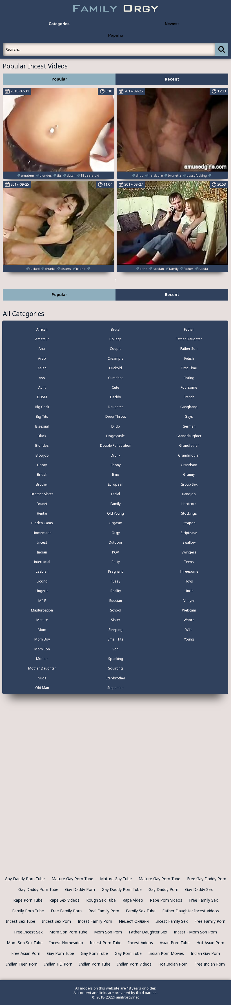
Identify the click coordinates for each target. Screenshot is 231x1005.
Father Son (188, 348)
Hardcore (189, 503)
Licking (42, 581)
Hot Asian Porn (210, 942)
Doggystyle (115, 435)
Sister (115, 619)
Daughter (115, 406)
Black (42, 435)
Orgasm (115, 523)
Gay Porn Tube (60, 953)
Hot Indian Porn (173, 964)
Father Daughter (189, 339)
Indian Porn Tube (94, 964)
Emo (115, 474)
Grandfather (189, 445)
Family (115, 503)
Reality (115, 590)
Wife (188, 629)
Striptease (189, 532)
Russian (115, 600)
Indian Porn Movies (166, 953)
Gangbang (188, 406)
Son (115, 649)
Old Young (115, 513)
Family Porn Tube (28, 910)
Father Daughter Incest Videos (190, 910)
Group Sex (189, 484)
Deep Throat (115, 416)
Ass (42, 377)
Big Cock (42, 406)
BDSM (42, 397)
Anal (42, 348)
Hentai (42, 513)
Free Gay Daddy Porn (206, 878)
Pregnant (115, 571)
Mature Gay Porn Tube (72, 878)
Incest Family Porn (95, 921)
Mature (42, 619)
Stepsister (115, 687)
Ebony (116, 465)
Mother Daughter (42, 668)
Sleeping (115, 629)
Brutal (115, 329)
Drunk (115, 455)
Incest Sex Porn (56, 921)
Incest (42, 542)
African (42, 329)
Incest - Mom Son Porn (195, 932)
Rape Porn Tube (28, 900)
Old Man (42, 687)
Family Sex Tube (141, 910)
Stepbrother (115, 678)
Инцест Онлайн (134, 921)
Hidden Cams (42, 523)
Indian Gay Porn (205, 953)
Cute (115, 387)
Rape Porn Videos (166, 900)
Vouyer (189, 600)
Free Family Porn (66, 910)
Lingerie (41, 590)
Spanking (115, 658)
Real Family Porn (103, 910)
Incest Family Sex (172, 921)
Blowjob (42, 455)
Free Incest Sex (28, 932)
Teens (189, 561)
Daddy (115, 397)
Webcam (189, 610)
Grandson (189, 465)
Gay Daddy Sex (199, 889)
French (189, 397)
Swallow (189, 542)
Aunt (42, 387)
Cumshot (115, 377)
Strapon (189, 523)
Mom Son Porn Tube (68, 932)
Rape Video (133, 900)
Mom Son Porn (108, 932)
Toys (189, 581)
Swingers (188, 552)
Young (189, 639)
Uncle (189, 590)
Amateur (42, 339)
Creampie (115, 358)
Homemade (42, 532)
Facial (115, 494)
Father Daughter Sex (148, 932)
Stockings (189, 513)
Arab (42, 358)
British (42, 474)
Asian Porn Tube (175, 942)
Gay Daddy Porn (80, 889)
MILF (42, 600)
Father (189, 329)
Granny (189, 474)
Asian (41, 368)
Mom (42, 629)
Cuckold (115, 368)
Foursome (189, 387)
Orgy (116, 532)
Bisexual (42, 426)
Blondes (42, 445)
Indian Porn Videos (134, 964)
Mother (42, 658)
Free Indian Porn (209, 964)
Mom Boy (42, 639)
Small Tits (115, 639)
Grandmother (189, 455)
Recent (172, 79)
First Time (189, 368)
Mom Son (42, 649)
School (115, 610)
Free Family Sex (203, 900)
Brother (42, 484)
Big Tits (42, 416)
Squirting (115, 668)
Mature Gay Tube (116, 878)
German (189, 426)
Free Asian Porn (25, 953)
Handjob (189, 494)
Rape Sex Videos (64, 900)
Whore (189, 619)
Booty (42, 465)
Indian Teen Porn (21, 964)
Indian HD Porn (58, 964)
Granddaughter (188, 435)
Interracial (42, 561)
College (115, 339)
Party (116, 561)
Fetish (189, 358)
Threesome (188, 571)
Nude (42, 678)
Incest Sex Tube (20, 921)
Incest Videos (140, 942)
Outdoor (115, 542)
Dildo (115, 426)
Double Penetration (115, 445)
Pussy (115, 581)
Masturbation (42, 610)
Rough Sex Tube (101, 900)
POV (115, 552)
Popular (115, 35)
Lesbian (42, 571)
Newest (172, 23)
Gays (189, 416)
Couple (115, 348)
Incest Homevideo (66, 942)
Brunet (42, 503)
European (115, 484)
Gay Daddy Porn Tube (25, 878)
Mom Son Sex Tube (25, 942)
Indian (42, 552)
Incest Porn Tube (105, 942)
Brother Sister (42, 494)
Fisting (189, 377)
